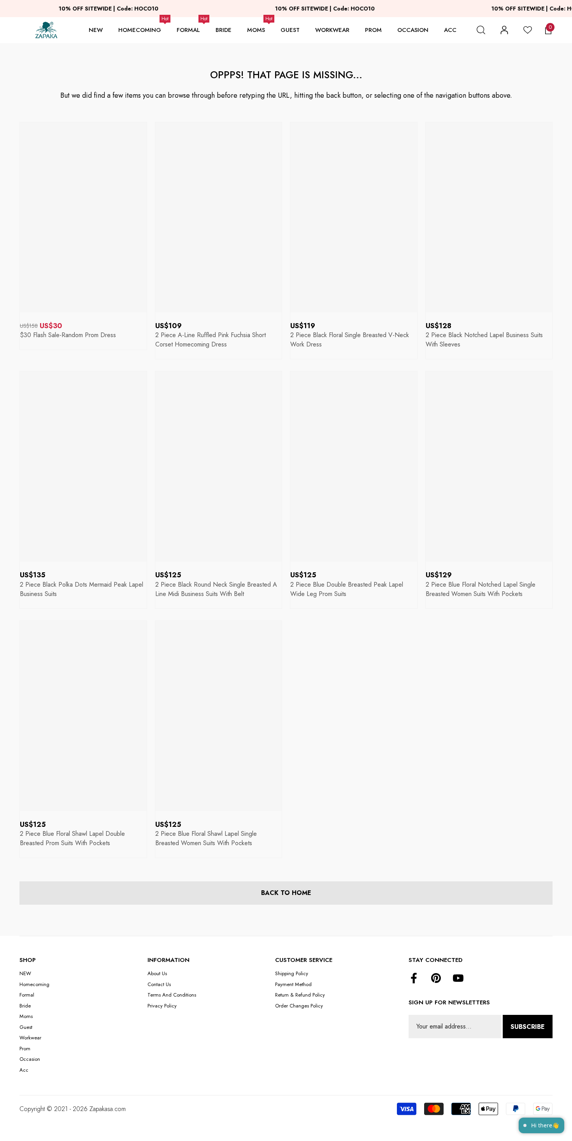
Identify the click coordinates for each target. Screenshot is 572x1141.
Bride (224, 30)
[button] (481, 30)
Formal (188, 30)
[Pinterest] (436, 978)
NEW (96, 30)
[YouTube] (458, 978)
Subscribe (528, 1026)
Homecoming (139, 30)
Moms (256, 30)
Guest (290, 30)
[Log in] (504, 30)
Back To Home (286, 892)
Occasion (412, 30)
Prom (373, 30)
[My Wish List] (527, 30)
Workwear (332, 30)
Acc (450, 30)
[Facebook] (414, 978)
